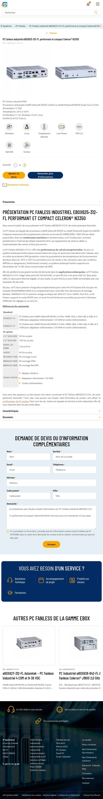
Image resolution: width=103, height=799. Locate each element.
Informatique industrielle (36, 741)
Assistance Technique (20, 580)
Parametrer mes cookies (31, 795)
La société (86, 739)
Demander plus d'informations (45, 175)
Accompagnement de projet (55, 580)
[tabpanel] (27, 69)
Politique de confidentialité (69, 795)
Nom (9, 451)
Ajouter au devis (13, 175)
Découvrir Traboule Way (91, 767)
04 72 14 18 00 (12, 764)
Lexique (85, 783)
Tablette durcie (63, 739)
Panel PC (60, 753)
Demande (11, 503)
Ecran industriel (63, 756)
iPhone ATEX (62, 746)
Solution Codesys (38, 770)
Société (56, 451)
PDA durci (60, 743)
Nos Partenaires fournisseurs (89, 751)
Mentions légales (49, 795)
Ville (55, 490)
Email (9, 464)
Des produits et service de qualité (80, 709)
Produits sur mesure (83, 580)
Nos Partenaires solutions (89, 759)
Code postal (13, 490)
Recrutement (88, 778)
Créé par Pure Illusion (91, 795)
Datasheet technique (18, 184)
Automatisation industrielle (37, 748)
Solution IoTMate (38, 760)
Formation (87, 773)
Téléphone (58, 464)
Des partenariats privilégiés (55, 721)
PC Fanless (61, 750)
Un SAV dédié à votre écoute (29, 709)
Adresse (11, 477)
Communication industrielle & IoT (38, 755)
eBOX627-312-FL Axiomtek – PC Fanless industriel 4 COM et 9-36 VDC (28, 675)
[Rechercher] (96, 12)
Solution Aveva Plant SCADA (37, 765)
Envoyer (51, 544)
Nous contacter (89, 744)
